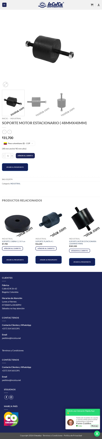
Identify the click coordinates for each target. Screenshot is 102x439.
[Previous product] (9, 132)
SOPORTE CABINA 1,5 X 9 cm (13, 241)
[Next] (94, 51)
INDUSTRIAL (15, 118)
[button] (4, 5)
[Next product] (4, 132)
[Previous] (7, 51)
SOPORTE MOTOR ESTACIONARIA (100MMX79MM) (82, 242)
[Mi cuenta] (98, 5)
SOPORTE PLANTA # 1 (44, 241)
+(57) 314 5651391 (11, 328)
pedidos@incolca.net (11, 338)
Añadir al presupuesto (15, 167)
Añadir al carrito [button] (12, 248)
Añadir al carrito (25, 155)
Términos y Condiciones (13, 350)
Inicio (5, 118)
